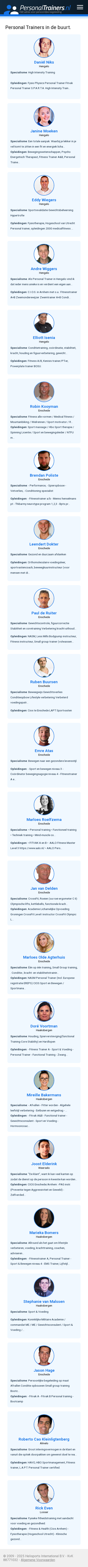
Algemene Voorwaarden (38, 1560)
